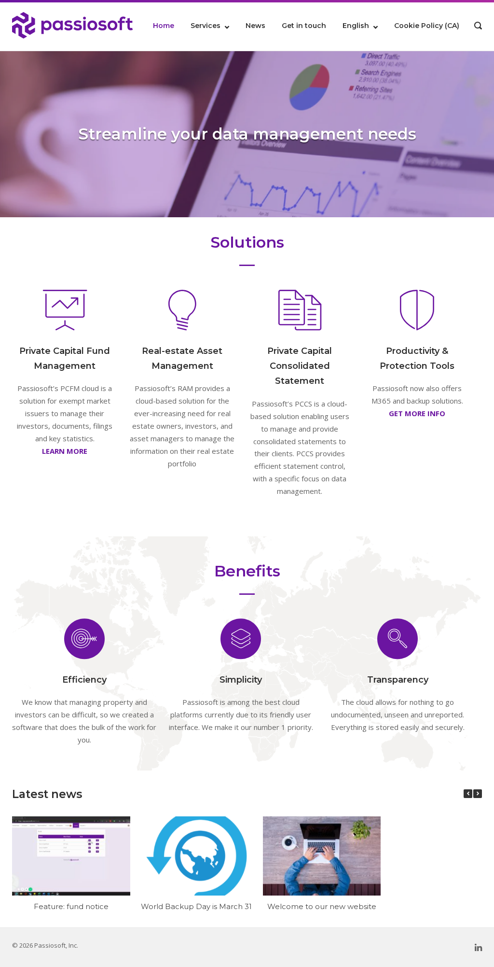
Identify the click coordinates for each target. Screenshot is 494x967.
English (356, 25)
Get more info (417, 413)
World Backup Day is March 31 (196, 906)
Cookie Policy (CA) (426, 25)
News (255, 25)
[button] (477, 793)
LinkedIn (478, 947)
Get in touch (304, 25)
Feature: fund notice (71, 906)
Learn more (64, 451)
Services (205, 25)
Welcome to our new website (321, 906)
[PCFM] (64, 310)
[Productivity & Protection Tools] (417, 310)
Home (163, 25)
